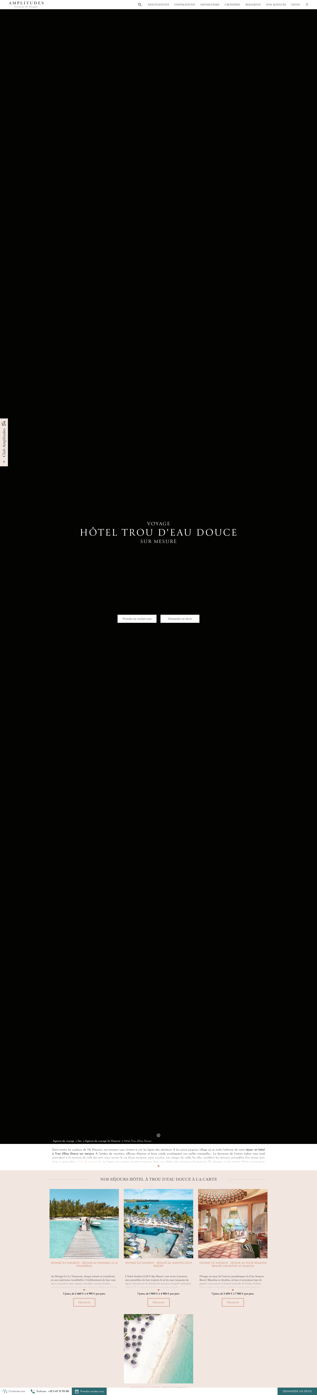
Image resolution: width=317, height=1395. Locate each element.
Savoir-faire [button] (209, 4)
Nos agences (276, 4)
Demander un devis (297, 1391)
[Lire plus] (158, 1162)
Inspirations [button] (184, 4)
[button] (50, 1391)
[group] (84, 1249)
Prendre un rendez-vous (137, 618)
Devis (295, 4)
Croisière (232, 4)
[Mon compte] (306, 5)
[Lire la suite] (84, 1286)
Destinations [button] (158, 4)
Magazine (253, 4)
